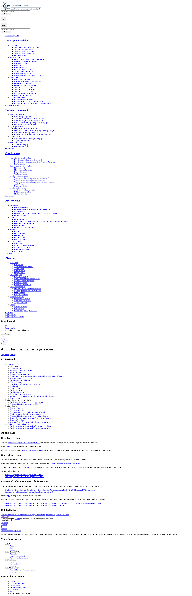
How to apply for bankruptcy (24, 99)
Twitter (3, 344)
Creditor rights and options (19, 176)
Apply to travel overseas (22, 141)
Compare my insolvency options (25, 61)
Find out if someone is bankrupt (21, 158)
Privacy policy (15, 585)
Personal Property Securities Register (23, 570)
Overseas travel (15, 137)
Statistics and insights (17, 287)
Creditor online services (18, 188)
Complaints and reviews (22, 301)
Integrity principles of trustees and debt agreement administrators (36, 213)
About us (8, 253)
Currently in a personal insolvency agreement (30, 75)
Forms (16, 231)
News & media (19, 271)
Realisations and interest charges (21, 394)
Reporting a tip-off (20, 186)
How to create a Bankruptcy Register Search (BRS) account (35, 162)
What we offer (19, 309)
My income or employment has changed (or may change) (34, 131)
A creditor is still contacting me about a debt (29, 119)
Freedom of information (18, 587)
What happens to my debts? (24, 87)
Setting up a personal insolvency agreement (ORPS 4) (24, 475)
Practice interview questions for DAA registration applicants (31, 426)
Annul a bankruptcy (21, 145)
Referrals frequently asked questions (27, 384)
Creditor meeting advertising (24, 245)
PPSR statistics (19, 293)
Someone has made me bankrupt (25, 125)
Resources (13, 229)
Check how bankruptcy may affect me (27, 81)
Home (7, 326)
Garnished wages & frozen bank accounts (28, 121)
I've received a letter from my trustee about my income (33, 135)
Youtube (4, 529)
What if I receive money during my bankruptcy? (31, 123)
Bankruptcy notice (20, 172)
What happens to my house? (24, 91)
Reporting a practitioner (22, 285)
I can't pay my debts (12, 36)
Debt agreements (20, 67)
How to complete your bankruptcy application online (32, 103)
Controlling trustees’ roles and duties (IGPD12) (66, 463)
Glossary (13, 566)
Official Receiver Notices (23, 247)
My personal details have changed (26, 129)
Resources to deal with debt (19, 374)
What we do (18, 265)
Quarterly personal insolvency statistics (27, 291)
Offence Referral (16, 382)
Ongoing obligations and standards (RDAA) (25, 404)
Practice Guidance (62, 515)
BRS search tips (19, 164)
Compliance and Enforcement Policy (27, 279)
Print (2, 336)
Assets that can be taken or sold (25, 93)
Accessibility (14, 554)
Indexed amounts (20, 233)
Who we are (14, 263)
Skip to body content (8, 355)
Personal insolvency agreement (25, 69)
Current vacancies (20, 307)
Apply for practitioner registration (17, 424)
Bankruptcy (18, 65)
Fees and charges (20, 237)
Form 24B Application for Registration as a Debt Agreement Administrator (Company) (35, 505)
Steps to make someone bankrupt (21, 166)
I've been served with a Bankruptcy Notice (29, 59)
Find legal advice (20, 55)
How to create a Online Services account (28, 101)
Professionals (10, 196)
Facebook (4, 340)
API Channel (18, 251)
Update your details (16, 127)
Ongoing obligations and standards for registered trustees (29, 416)
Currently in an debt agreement (25, 73)
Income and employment (23, 83)
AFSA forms (14, 366)
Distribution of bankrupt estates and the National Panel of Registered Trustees (41, 221)
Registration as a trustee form (32, 450)
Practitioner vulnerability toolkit (25, 227)
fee (9, 446)
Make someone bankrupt (23, 170)
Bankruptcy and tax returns (23, 95)
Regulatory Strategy (21, 277)
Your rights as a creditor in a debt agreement (29, 180)
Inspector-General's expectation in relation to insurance (29, 422)
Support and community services (25, 49)
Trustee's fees (19, 184)
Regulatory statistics (21, 295)
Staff (11, 548)
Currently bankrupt (12, 105)
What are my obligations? (23, 117)
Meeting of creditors (21, 194)
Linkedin (4, 342)
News (12, 562)
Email (3, 338)
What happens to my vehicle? (24, 89)
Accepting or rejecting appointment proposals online (28, 412)
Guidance (13, 217)
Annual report (19, 269)
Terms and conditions (17, 583)
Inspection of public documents (25, 223)
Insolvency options (16, 57)
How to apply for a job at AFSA (25, 311)
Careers (12, 305)
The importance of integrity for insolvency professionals (35, 515)
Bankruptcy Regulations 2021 (23, 467)
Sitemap (12, 591)
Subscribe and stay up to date (11, 531)
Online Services (15, 241)
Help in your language (17, 556)
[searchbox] (15, 11)
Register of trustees (21, 207)
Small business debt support (24, 51)
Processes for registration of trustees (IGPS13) (24, 443)
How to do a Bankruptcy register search (28, 160)
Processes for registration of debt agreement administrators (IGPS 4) (29, 492)
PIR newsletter (19, 235)
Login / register (10, 315)
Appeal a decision (20, 303)
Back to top (5, 517)
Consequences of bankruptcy (24, 79)
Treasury (13, 572)
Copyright (13, 581)
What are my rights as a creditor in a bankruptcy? (31, 178)
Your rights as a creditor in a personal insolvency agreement (35, 182)
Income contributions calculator (25, 85)
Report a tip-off (15, 564)
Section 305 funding (17, 420)
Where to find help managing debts (26, 47)
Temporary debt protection (23, 71)
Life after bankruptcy (21, 147)
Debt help (13, 45)
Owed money (10, 149)
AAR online (18, 243)
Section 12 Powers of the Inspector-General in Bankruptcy (30, 418)
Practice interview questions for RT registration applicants (30, 428)
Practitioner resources (21, 215)
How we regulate (16, 275)
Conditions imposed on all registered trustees (25, 414)
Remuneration (19, 225)
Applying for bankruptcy (18, 97)
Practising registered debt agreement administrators (32, 209)
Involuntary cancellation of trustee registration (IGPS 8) (24, 477)
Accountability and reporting (24, 267)
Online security (15, 589)
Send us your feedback (22, 299)
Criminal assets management (24, 281)
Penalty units (14, 386)
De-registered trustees (17, 410)
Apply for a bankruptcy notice (24, 190)
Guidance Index (15, 388)
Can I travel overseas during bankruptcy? (28, 139)
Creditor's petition (20, 174)
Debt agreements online (22, 192)
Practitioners (14, 205)
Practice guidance (20, 219)
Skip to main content (8, 2)
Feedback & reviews (17, 297)
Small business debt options (24, 53)
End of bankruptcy (16, 143)
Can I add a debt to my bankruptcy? (26, 133)
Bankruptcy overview (17, 115)
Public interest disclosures (19, 558)
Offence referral (19, 211)
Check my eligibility (21, 63)
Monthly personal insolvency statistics (27, 289)
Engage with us (19, 273)
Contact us (9, 313)
